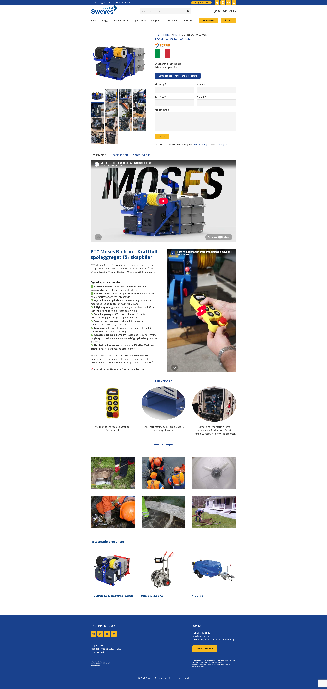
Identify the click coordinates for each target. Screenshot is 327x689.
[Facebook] (217, 2)
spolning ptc (222, 144)
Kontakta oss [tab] (141, 155)
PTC (175, 34)
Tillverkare (166, 34)
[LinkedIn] (234, 2)
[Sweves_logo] (104, 11)
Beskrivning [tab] (98, 155)
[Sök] (188, 11)
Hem (157, 34)
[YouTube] (228, 2)
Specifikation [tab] (119, 155)
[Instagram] (222, 2)
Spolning (203, 144)
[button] (126, 20)
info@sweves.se (200, 636)
